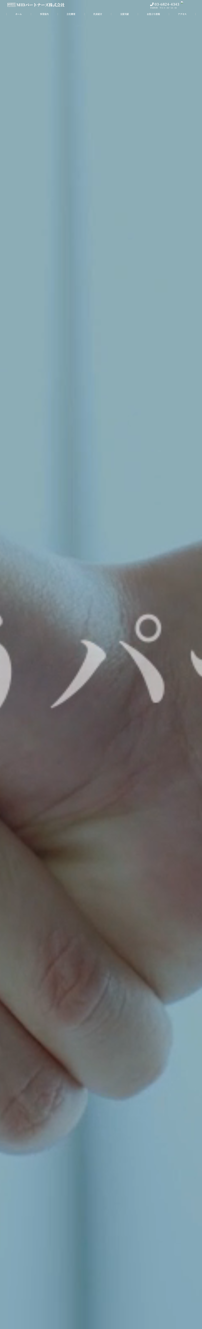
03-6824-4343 (167, 4)
